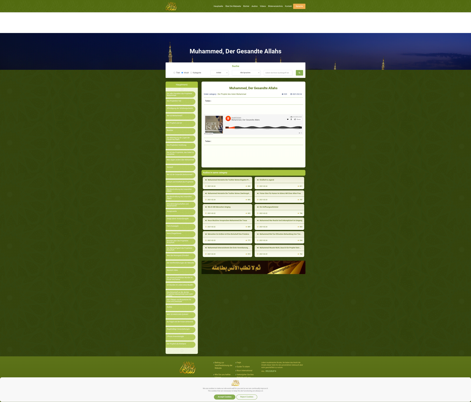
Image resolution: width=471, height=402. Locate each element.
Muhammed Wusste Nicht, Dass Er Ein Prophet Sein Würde (282, 248)
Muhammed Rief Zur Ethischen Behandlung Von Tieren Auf (282, 234)
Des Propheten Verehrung (176, 145)
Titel (178, 73)
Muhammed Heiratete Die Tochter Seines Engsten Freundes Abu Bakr (234, 180)
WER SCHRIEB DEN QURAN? (177, 314)
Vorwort (170, 167)
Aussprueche (172, 211)
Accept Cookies (224, 397)
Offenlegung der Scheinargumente (180, 108)
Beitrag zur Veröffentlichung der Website (223, 365)
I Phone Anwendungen (175, 336)
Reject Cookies (246, 397)
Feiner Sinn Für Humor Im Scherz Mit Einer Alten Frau (280, 193)
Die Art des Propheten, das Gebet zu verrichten (180, 153)
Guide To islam (243, 366)
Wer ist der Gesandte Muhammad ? (180, 174)
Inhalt (186, 73)
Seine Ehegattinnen (174, 233)
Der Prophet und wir (174, 123)
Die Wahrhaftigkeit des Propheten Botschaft (179, 249)
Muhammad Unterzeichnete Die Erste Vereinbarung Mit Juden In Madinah (236, 248)
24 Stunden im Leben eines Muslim (180, 285)
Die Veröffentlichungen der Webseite (180, 263)
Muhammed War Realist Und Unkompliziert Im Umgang (280, 220)
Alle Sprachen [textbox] (245, 73)
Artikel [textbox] (218, 73)
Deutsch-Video (172, 270)
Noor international (244, 370)
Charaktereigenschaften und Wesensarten (178, 205)
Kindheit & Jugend (266, 180)
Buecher (170, 130)
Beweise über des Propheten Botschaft (177, 242)
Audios (169, 307)
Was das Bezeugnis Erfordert (178, 255)
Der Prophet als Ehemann (176, 344)
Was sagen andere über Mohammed (180, 160)
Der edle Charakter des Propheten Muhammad (179, 94)
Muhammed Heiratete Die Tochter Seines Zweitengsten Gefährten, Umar (235, 193)
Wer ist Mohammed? (174, 116)
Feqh (239, 362)
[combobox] (219, 73)
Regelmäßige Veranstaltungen (178, 329)
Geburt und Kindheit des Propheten (180, 182)
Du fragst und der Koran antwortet (180, 322)
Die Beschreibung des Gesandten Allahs (179, 190)
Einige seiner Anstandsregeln (178, 219)
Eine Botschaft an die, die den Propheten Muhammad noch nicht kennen (180, 294)
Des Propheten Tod (174, 101)
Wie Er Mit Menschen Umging (218, 207)
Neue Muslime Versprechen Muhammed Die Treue (227, 220)
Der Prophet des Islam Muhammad (232, 94)
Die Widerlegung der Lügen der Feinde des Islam (178, 138)
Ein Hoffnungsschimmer (268, 207)
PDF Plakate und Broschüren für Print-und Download (179, 300)
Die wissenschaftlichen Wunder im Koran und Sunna (180, 278)
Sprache (299, 6)
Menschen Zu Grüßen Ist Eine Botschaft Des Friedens (228, 234)
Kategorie (197, 73)
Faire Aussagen (173, 226)
